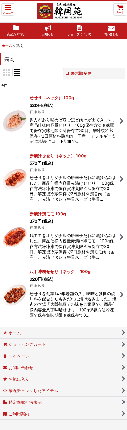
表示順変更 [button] (81, 73)
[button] (7, 9)
